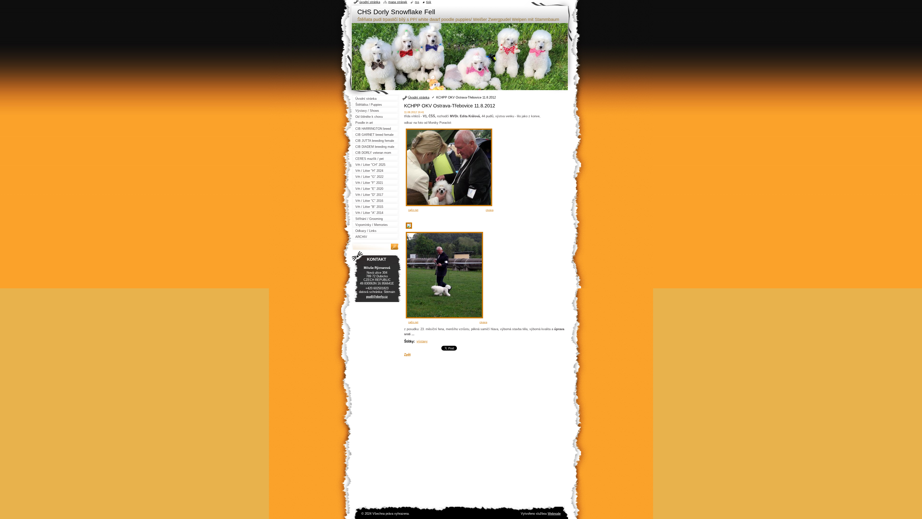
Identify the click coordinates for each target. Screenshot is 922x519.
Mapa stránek (397, 2)
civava (489, 210)
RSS (417, 2)
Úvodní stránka (418, 97)
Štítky (409, 341)
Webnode (554, 513)
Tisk (428, 2)
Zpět (407, 354)
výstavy (422, 341)
